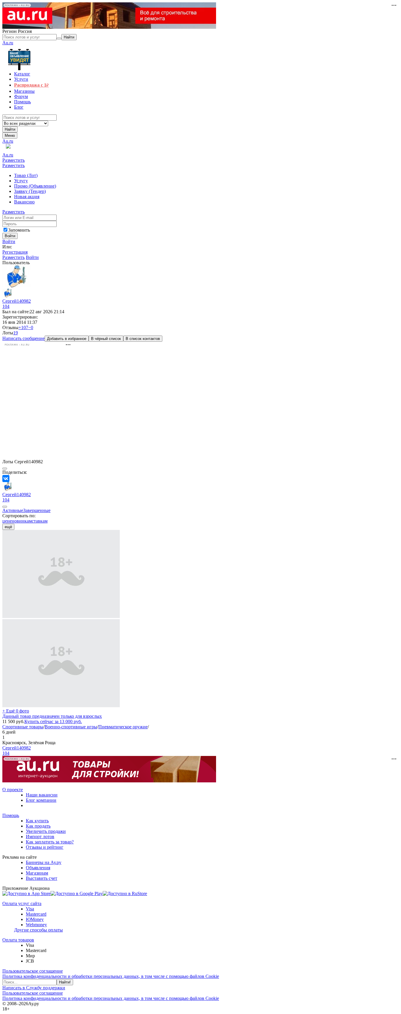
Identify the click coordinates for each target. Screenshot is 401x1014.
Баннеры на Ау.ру (43, 862)
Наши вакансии (42, 794)
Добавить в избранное (66, 338)
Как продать (38, 825)
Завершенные (36, 510)
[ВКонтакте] (5, 478)
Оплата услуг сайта (21, 903)
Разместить (13, 160)
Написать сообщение (23, 338)
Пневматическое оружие (123, 726)
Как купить (37, 820)
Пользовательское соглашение (32, 970)
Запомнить (19, 230)
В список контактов (143, 338)
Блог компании (41, 800)
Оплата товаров (18, 939)
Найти (10, 129)
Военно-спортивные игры (71, 726)
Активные (12, 510)
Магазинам (37, 872)
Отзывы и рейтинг (44, 847)
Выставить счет (41, 878)
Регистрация (15, 252)
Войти (8, 241)
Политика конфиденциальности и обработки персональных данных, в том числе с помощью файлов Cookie (110, 976)
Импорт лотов (40, 836)
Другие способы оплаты (38, 929)
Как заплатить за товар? (50, 841)
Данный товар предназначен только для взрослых (52, 716)
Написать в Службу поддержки (33, 987)
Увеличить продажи (46, 831)
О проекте (12, 789)
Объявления (38, 867)
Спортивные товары (22, 726)
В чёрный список (106, 338)
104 (5, 306)
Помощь (10, 815)
